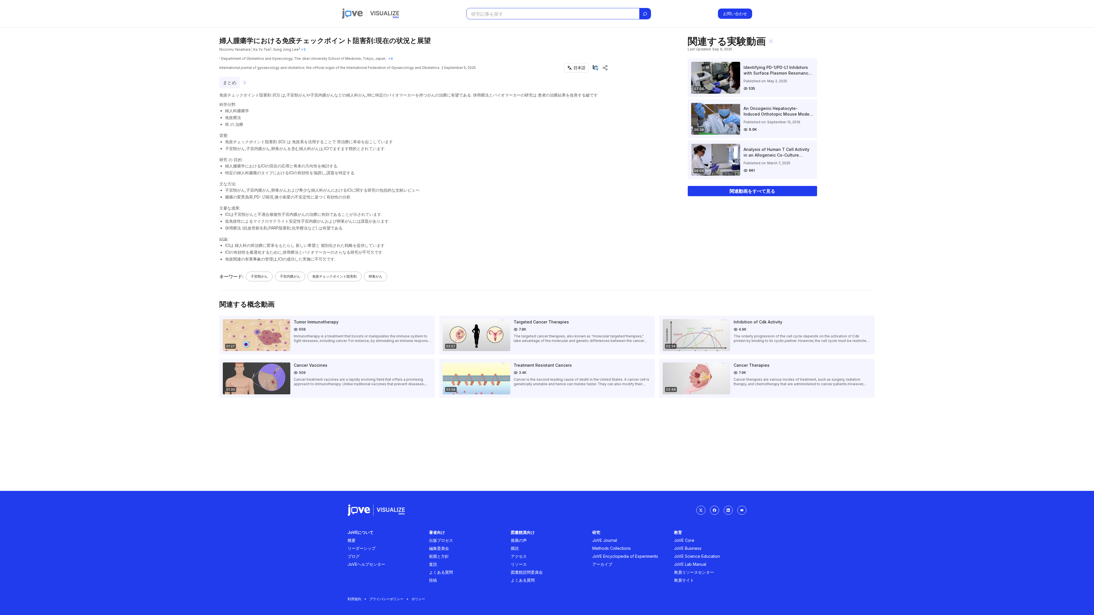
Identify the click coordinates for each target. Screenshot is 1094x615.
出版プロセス (441, 540)
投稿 (433, 580)
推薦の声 (519, 540)
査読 (433, 564)
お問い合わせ (735, 13)
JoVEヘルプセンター (366, 564)
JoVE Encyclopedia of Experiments (625, 556)
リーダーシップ (361, 548)
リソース (519, 564)
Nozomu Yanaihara (234, 49)
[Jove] (352, 13)
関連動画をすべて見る (752, 191)
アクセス (519, 556)
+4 (390, 58)
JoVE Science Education (697, 556)
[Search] (645, 14)
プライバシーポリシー (386, 599)
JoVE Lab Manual (690, 564)
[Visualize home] (384, 13)
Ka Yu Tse (261, 49)
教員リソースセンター (694, 572)
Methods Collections (611, 548)
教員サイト (684, 580)
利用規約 (354, 599)
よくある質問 (441, 572)
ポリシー (418, 599)
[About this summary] (244, 82)
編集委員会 (439, 548)
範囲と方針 (439, 556)
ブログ (354, 556)
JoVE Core (684, 540)
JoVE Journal (604, 540)
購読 (515, 548)
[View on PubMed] (595, 67)
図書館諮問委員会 (527, 572)
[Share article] (605, 68)
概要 (352, 540)
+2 (303, 49)
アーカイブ (602, 564)
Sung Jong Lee (286, 49)
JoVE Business (687, 548)
